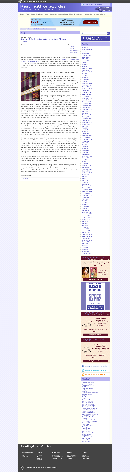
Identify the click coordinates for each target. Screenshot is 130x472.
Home (22, 28)
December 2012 (87, 156)
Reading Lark (85, 427)
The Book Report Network (30, 1)
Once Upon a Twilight (88, 425)
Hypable (84, 418)
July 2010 (85, 199)
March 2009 (85, 229)
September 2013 (87, 152)
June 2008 (85, 245)
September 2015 (87, 122)
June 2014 (85, 145)
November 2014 (87, 135)
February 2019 (86, 81)
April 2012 (85, 161)
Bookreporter (55, 455)
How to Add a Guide (72, 455)
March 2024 (85, 53)
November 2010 (87, 191)
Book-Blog (85, 387)
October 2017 (86, 96)
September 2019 (87, 72)
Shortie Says (85, 430)
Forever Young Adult (87, 411)
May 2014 (85, 146)
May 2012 (85, 160)
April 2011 (85, 182)
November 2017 (87, 94)
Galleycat (84, 391)
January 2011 (86, 188)
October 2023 (86, 57)
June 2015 (85, 128)
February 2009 (86, 231)
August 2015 (86, 124)
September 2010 (87, 195)
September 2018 (87, 89)
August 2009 (86, 219)
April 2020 (85, 64)
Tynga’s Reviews (86, 434)
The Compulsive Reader (88, 405)
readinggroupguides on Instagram (95, 374)
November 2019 (87, 68)
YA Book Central (86, 440)
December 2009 (87, 212)
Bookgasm (85, 390)
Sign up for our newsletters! (94, 4)
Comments (24, 41)
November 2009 (87, 214)
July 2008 (85, 244)
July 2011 (85, 176)
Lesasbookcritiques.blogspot (90, 392)
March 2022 (85, 61)
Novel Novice (85, 424)
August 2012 (86, 158)
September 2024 (87, 49)
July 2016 (85, 111)
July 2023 (85, 59)
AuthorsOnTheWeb (57, 458)
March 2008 (85, 251)
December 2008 (87, 234)
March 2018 (85, 90)
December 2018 (87, 83)
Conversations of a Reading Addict (91, 407)
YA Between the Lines (88, 437)
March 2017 (85, 100)
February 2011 (86, 186)
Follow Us (39, 452)
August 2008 (86, 242)
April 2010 (85, 204)
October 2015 (86, 120)
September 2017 (87, 98)
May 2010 (85, 202)
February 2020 (86, 66)
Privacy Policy (85, 456)
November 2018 (87, 85)
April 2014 (85, 148)
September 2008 (87, 240)
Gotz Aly (72, 48)
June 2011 (85, 178)
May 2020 (85, 62)
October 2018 (86, 87)
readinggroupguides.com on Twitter (95, 370)
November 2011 (87, 169)
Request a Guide (71, 456)
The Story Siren (86, 431)
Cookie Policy (85, 458)
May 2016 (85, 113)
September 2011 (87, 173)
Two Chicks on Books (88, 432)
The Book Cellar (86, 400)
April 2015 (85, 131)
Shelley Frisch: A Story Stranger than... (44, 28)
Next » (77, 178)
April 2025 (85, 48)
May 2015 (85, 130)
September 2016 (87, 109)
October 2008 (86, 238)
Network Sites (56, 452)
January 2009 (86, 232)
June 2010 (85, 201)
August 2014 (86, 141)
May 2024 (85, 51)
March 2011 (85, 184)
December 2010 (87, 189)
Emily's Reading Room (88, 412)
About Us (84, 455)
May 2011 (85, 180)
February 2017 (86, 102)
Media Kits (69, 458)
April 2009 (85, 227)
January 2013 (86, 154)
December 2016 (87, 103)
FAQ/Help (69, 452)
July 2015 (85, 126)
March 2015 (85, 133)
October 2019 (86, 70)
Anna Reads (85, 397)
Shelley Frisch (73, 52)
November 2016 (87, 105)
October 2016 (86, 107)
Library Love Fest (87, 394)
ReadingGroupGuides (88, 382)
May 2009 (85, 225)
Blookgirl (84, 398)
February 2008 (86, 253)
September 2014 (87, 139)
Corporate (84, 452)
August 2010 (86, 197)
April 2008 (85, 249)
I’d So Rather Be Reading (89, 410)
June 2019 (85, 74)
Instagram (39, 458)
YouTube (39, 459)
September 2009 (87, 217)
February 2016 (86, 115)
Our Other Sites (41, 1)
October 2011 (86, 171)
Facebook (39, 455)
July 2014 (85, 143)
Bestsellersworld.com (88, 385)
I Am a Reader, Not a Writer (89, 408)
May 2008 (85, 247)
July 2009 (85, 221)
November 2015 (87, 118)
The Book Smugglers (88, 404)
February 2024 (86, 55)
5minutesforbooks (87, 384)
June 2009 (85, 223)
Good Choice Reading (88, 415)
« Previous (24, 178)
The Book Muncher (87, 402)
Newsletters (25, 456)
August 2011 (85, 174)
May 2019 (85, 76)
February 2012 (86, 165)
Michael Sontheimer (74, 50)
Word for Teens (86, 435)
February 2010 (86, 208)
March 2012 (85, 163)
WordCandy (85, 395)
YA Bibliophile (86, 438)
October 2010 (86, 193)
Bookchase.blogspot (87, 388)
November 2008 (87, 236)
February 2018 (86, 92)
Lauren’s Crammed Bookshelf (90, 421)
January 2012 (86, 167)
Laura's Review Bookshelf (89, 420)
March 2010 (85, 206)
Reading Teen (86, 428)
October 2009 (86, 216)
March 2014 (85, 150)
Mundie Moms (86, 422)
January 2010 (86, 210)
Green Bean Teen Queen (89, 417)
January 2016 (86, 117)
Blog (29, 28)
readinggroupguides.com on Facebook (96, 366)
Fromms (72, 46)
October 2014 (86, 137)
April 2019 (85, 77)
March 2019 (85, 79)
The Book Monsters (87, 401)
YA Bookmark (86, 441)
